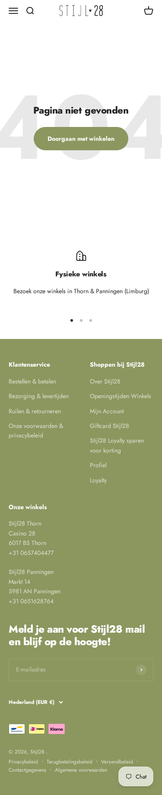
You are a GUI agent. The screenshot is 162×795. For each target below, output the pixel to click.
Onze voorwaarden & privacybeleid (36, 430)
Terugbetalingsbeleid (69, 762)
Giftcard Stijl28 (109, 425)
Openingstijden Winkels (120, 396)
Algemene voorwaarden (81, 770)
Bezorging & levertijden (39, 396)
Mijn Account (107, 411)
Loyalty (98, 480)
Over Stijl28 (105, 381)
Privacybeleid (23, 762)
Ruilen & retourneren (35, 411)
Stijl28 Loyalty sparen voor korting (117, 445)
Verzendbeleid (117, 762)
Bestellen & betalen (32, 381)
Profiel (98, 465)
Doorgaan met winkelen (81, 138)
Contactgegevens (27, 770)
